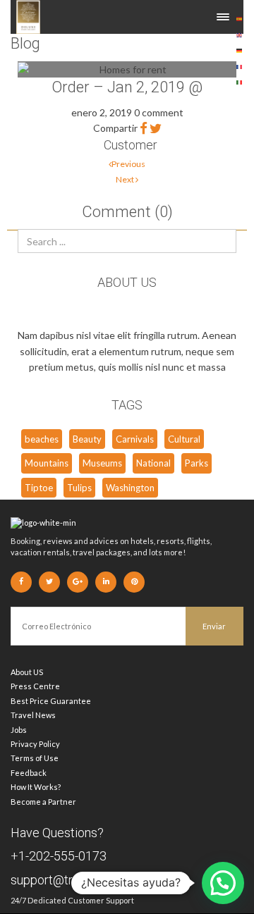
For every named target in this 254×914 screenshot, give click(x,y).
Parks (196, 463)
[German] (239, 50)
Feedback (29, 772)
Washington (130, 487)
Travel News (33, 715)
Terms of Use (35, 757)
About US (27, 672)
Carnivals (135, 439)
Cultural (184, 439)
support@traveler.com (72, 879)
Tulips (79, 487)
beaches (42, 439)
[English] (239, 33)
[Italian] (239, 81)
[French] (239, 65)
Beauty (87, 439)
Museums (102, 463)
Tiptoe (39, 487)
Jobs (19, 729)
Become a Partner (43, 801)
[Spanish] (239, 18)
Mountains (46, 463)
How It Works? (36, 786)
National (153, 463)
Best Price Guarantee (51, 700)
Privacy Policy (35, 743)
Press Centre (35, 686)
